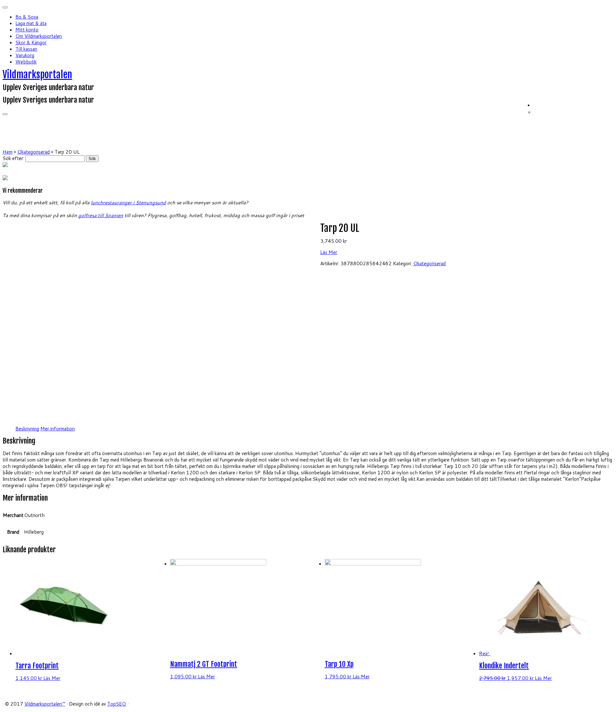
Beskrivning (27, 428)
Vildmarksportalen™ (44, 703)
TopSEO (116, 703)
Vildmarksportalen (37, 75)
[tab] (27, 429)
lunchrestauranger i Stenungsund (128, 202)
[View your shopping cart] (609, 104)
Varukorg (24, 55)
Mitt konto (26, 29)
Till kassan (26, 49)
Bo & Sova (26, 16)
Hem (8, 151)
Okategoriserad (33, 151)
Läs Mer (328, 252)
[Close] (5, 7)
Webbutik (26, 61)
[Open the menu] (5, 114)
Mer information (57, 428)
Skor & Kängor (31, 42)
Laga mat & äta (31, 23)
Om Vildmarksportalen (38, 36)
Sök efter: (13, 158)
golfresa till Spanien (100, 215)
